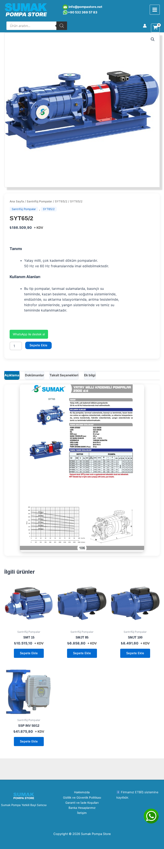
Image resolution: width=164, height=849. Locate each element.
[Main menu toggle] (155, 10)
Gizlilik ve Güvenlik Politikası (82, 797)
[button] (153, 39)
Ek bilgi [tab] (89, 375)
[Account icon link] (145, 26)
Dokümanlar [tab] (34, 375)
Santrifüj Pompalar (39, 201)
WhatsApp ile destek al (29, 334)
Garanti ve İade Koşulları (82, 802)
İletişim (82, 813)
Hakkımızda (82, 792)
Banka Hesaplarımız (82, 807)
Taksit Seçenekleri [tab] (64, 375)
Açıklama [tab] (11, 375)
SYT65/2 (61, 201)
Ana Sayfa (17, 201)
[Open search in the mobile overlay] (36, 25)
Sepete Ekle (38, 345)
